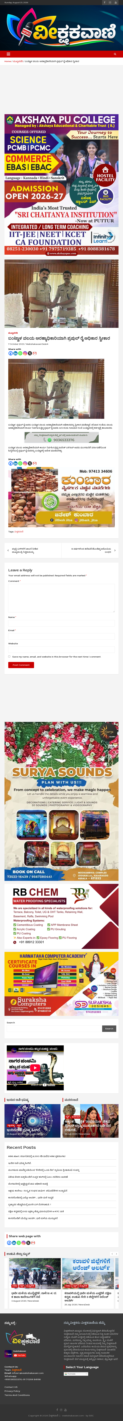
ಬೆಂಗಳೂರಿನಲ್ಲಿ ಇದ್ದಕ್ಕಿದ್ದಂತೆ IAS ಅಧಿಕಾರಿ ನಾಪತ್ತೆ (28, 1183)
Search (11, 1022)
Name (12, 617)
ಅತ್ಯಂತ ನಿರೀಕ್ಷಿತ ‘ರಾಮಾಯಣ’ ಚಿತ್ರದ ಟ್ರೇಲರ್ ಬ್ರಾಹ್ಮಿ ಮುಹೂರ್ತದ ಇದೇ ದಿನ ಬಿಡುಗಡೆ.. (88, 1125)
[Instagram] (25, 353)
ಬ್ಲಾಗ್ (19, 1125)
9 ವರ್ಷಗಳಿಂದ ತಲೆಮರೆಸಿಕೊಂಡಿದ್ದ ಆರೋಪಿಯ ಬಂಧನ (91, 550)
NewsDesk (84, 1134)
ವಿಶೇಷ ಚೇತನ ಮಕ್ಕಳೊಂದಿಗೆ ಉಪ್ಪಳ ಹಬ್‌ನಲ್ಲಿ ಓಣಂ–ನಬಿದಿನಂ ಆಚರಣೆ (38, 1177)
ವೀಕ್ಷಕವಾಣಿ (18, 531)
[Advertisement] (61, 92)
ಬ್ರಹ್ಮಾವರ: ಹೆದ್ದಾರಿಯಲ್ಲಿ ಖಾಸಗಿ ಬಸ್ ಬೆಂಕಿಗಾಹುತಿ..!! (29, 1204)
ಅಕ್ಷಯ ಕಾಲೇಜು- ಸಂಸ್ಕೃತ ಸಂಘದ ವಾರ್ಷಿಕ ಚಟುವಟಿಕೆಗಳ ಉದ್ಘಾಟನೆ (42, 1190)
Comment (14, 581)
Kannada (71, 1374)
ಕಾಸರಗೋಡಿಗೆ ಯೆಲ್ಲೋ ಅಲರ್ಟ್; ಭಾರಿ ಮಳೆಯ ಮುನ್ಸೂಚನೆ (33, 1218)
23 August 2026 (15, 1134)
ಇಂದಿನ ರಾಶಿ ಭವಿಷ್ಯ (17, 1100)
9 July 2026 (70, 1301)
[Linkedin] (15, 353)
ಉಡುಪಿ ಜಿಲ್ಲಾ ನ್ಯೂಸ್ (18, 1254)
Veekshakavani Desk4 (37, 344)
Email (12, 630)
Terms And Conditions (17, 1395)
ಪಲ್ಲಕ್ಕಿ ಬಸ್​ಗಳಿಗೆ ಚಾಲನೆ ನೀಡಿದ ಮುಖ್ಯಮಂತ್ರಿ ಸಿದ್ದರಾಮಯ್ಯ (25, 550)
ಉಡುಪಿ (15, 1286)
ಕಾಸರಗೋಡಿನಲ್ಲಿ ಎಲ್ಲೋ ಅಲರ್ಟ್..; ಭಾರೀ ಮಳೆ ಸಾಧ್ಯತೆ (30, 1197)
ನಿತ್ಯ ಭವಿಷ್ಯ (11, 1125)
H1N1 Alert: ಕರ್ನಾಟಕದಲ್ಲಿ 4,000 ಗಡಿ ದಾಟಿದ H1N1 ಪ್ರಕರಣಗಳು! (37, 1156)
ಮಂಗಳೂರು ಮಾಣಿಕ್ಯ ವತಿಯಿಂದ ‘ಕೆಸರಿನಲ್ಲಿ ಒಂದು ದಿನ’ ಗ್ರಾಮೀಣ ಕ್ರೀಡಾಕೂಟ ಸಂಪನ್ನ (43, 1170)
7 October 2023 (16, 344)
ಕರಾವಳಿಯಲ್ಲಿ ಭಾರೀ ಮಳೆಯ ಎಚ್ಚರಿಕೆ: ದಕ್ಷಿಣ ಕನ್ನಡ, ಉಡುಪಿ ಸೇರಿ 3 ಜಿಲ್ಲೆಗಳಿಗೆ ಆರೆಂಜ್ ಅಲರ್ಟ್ (34, 1296)
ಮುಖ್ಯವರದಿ (13, 333)
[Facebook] (11, 353)
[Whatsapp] (20, 353)
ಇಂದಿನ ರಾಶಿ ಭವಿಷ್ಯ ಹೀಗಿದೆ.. (24, 1130)
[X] (30, 353)
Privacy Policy (12, 1391)
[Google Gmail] (33, 1243)
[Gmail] (35, 353)
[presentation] (112, 1254)
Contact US (11, 1387)
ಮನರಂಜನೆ (71, 1100)
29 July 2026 (71, 1134)
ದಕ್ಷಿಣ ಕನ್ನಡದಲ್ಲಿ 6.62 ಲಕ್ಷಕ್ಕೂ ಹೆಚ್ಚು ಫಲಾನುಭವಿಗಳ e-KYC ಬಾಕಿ (36, 1211)
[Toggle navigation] (8, 54)
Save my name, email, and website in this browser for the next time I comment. (56, 656)
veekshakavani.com (34, 1134)
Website (13, 643)
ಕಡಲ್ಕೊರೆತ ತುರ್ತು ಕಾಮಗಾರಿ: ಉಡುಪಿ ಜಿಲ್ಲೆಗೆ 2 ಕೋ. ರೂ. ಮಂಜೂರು (87, 1295)
